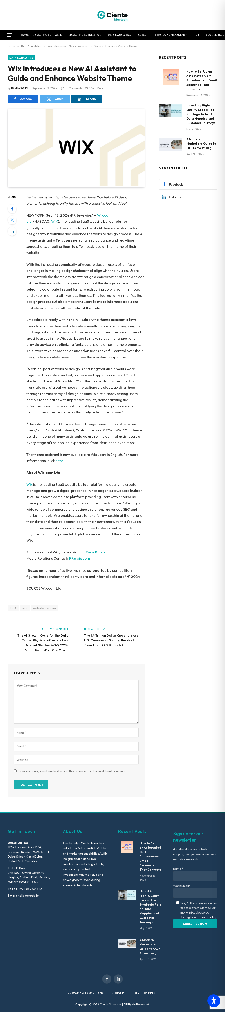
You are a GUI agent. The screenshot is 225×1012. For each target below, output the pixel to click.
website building (44, 608)
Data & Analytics (119, 34)
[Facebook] (12, 208)
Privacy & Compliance (87, 993)
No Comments (73, 88)
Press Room (95, 552)
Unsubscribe (146, 993)
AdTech (143, 34)
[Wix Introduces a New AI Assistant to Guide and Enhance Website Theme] (76, 185)
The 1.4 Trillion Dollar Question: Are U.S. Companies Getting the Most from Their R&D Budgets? (111, 640)
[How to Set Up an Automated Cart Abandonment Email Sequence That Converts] (170, 77)
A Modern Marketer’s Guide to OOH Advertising (201, 143)
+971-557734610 (30, 889)
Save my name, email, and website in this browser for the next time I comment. (72, 771)
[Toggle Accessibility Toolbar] (214, 1001)
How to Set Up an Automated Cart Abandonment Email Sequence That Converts (201, 80)
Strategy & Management (172, 34)
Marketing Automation (85, 34)
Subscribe (120, 993)
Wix (29, 484)
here (59, 460)
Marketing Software (47, 34)
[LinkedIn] (12, 231)
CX (197, 34)
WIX (54, 221)
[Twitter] (12, 220)
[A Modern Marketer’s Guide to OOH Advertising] (170, 145)
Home (25, 34)
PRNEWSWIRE (19, 88)
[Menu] (9, 35)
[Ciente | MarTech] (112, 15)
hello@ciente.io (28, 895)
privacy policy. (207, 917)
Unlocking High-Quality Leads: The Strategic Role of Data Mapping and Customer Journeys (200, 114)
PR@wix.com (79, 558)
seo (24, 608)
